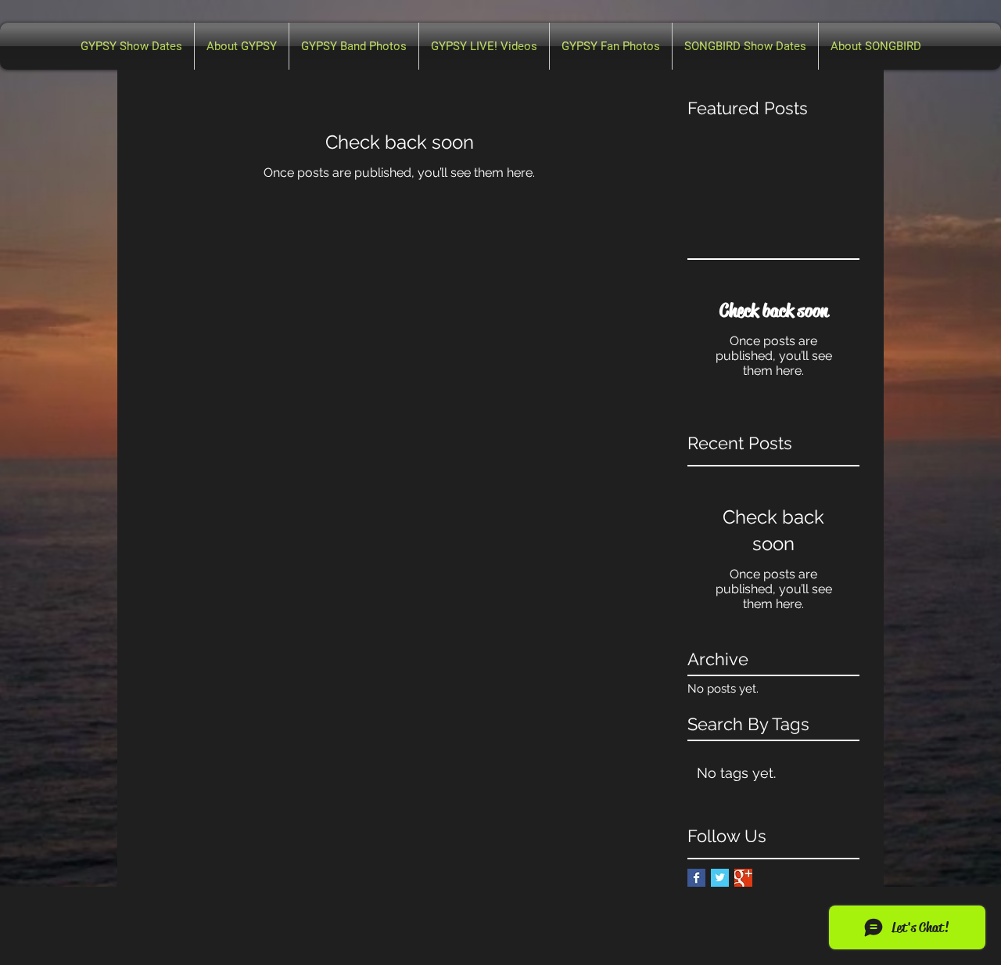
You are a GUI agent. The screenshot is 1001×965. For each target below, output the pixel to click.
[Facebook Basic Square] (696, 878)
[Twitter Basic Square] (720, 878)
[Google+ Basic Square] (743, 878)
